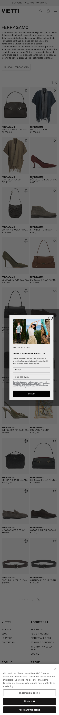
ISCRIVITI (31, 394)
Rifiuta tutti (29, 701)
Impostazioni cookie (29, 692)
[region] (29, 689)
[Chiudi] (55, 668)
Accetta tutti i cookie (29, 709)
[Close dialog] (51, 318)
